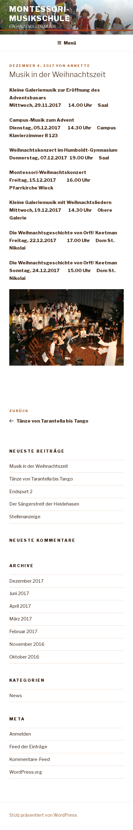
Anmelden (20, 734)
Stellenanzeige (25, 516)
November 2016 (27, 644)
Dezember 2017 (26, 581)
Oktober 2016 (24, 657)
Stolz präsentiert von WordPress (43, 815)
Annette (78, 65)
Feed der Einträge (28, 747)
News (15, 695)
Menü (70, 43)
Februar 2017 (23, 631)
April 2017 (20, 606)
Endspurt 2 (20, 491)
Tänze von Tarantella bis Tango (41, 479)
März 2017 (20, 619)
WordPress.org (25, 772)
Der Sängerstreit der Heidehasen (44, 504)
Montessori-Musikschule (39, 14)
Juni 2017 (19, 593)
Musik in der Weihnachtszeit (38, 466)
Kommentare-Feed (29, 759)
